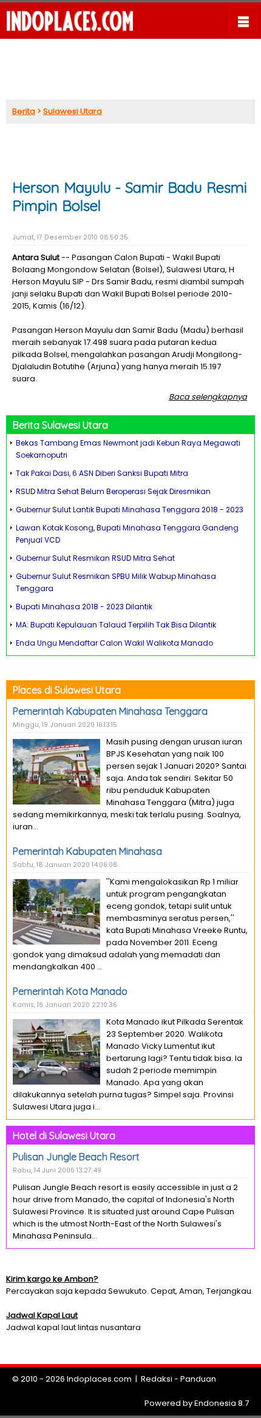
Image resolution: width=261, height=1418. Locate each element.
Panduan (198, 1379)
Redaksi (156, 1379)
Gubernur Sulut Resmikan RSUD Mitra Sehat (95, 558)
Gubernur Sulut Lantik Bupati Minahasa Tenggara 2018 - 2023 (129, 509)
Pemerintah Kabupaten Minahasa (87, 851)
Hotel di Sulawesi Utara (64, 1135)
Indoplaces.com (99, 1379)
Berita (23, 111)
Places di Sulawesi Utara (67, 690)
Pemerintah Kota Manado (70, 991)
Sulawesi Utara (72, 111)
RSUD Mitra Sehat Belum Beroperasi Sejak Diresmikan (113, 491)
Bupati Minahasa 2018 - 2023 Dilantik (84, 606)
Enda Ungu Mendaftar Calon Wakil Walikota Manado (114, 643)
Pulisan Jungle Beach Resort (76, 1157)
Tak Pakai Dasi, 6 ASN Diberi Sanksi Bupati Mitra (102, 473)
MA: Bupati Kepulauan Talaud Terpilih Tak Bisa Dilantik (116, 625)
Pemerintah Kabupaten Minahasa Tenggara (110, 711)
